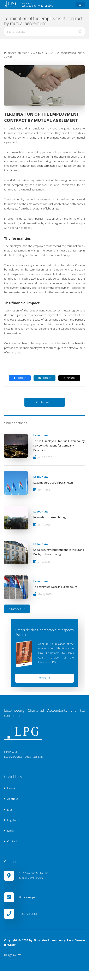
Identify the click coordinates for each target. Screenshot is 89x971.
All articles (15, 609)
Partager (21, 377)
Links (10, 830)
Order (42, 678)
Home (11, 788)
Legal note (13, 820)
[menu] (80, 5)
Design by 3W (12, 955)
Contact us (42, 402)
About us (12, 799)
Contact (12, 841)
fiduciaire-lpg (27, 897)
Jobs (9, 809)
